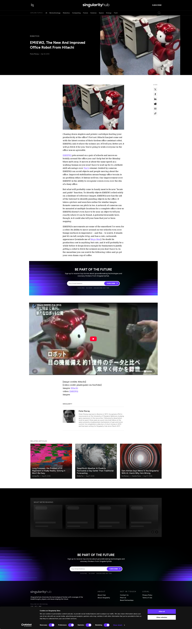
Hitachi (74, 388)
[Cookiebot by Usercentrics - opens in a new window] (26, 625)
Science (93, 13)
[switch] (71, 625)
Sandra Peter (136, 476)
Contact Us (124, 595)
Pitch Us (123, 598)
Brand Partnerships (127, 600)
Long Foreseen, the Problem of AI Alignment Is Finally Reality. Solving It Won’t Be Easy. (48, 470)
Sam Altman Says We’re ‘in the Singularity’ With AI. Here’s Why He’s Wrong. (140, 471)
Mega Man (95, 239)
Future (85, 13)
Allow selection (161, 617)
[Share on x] (155, 89)
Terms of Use (147, 598)
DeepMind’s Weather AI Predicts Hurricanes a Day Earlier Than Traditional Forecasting (95, 470)
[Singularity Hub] (96, 5)
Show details (117, 625)
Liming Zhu (35, 476)
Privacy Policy (147, 595)
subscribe (157, 5)
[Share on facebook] (155, 94)
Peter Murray (34, 54)
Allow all (162, 611)
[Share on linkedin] (155, 99)
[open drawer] (32, 5)
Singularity (67, 404)
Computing (76, 13)
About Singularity (104, 598)
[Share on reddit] (155, 104)
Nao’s (86, 168)
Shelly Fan (80, 476)
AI (46, 13)
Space (101, 13)
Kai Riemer (125, 476)
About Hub (102, 595)
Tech (116, 13)
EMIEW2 (67, 155)
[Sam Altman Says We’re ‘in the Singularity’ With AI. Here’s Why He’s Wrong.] (141, 461)
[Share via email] (155, 109)
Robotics (66, 13)
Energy (108, 13)
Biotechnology (55, 13)
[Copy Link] (155, 113)
